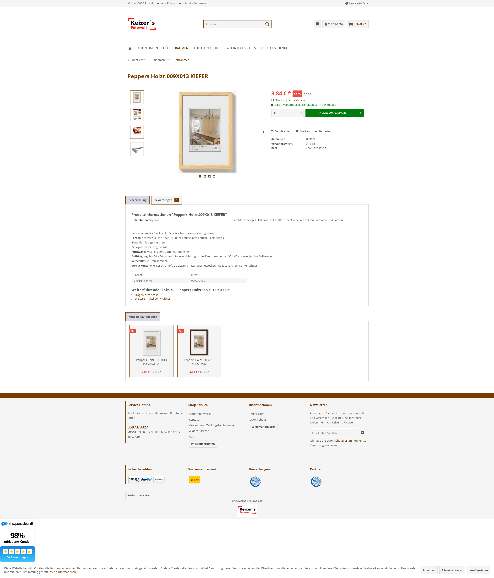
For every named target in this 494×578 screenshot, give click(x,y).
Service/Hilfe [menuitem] (357, 3)
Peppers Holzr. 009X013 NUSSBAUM (199, 362)
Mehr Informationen (63, 572)
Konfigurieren (478, 570)
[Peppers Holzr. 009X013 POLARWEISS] (151, 342)
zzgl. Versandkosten (294, 100)
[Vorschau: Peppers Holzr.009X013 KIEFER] (137, 97)
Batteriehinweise (200, 414)
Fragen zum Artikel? (147, 295)
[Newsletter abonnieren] (362, 432)
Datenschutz (258, 419)
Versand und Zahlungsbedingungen (212, 425)
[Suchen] (267, 24)
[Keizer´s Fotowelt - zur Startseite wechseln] (141, 25)
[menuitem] (237, 24)
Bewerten (325, 131)
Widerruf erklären (203, 444)
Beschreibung (137, 200)
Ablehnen (429, 570)
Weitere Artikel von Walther (152, 298)
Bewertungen (165, 200)
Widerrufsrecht (199, 431)
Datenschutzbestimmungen (345, 440)
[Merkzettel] (317, 24)
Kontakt (194, 419)
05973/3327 (138, 427)
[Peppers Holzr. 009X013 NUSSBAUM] (199, 342)
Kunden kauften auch (143, 317)
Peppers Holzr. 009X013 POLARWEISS (151, 362)
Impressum (257, 414)
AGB (191, 437)
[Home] (130, 48)
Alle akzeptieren (452, 570)
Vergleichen (283, 131)
